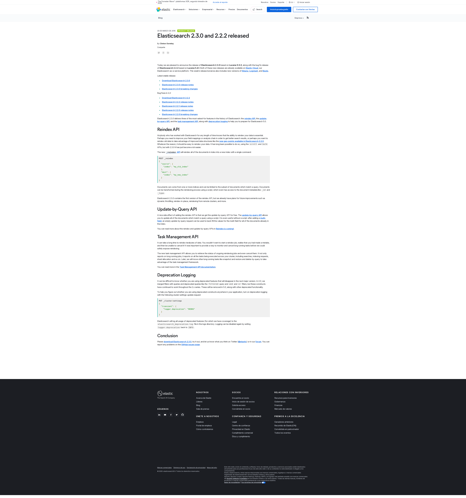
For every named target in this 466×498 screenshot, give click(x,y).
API (173, 152)
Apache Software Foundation (237, 478)
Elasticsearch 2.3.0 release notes (178, 85)
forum (258, 341)
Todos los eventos (282, 433)
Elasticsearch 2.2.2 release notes (178, 102)
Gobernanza (279, 401)
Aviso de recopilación (232, 482)
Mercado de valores (283, 409)
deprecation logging (218, 121)
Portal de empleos (204, 425)
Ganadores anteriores (283, 422)
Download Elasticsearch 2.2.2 (176, 98)
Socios (273, 2)
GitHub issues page (190, 344)
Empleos (200, 422)
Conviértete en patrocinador (286, 429)
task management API (188, 121)
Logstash (253, 71)
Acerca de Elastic (203, 398)
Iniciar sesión (305, 2)
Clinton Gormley (167, 43)
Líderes (199, 401)
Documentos (242, 9)
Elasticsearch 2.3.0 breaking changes (180, 89)
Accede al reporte (220, 2)
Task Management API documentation (198, 267)
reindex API (249, 118)
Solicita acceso (238, 405)
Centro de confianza (241, 425)
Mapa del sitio (212, 467)
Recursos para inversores (285, 398)
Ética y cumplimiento (241, 436)
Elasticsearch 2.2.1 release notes (177, 106)
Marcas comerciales (164, 467)
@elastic (242, 341)
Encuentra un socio (240, 398)
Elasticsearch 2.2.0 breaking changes (180, 114)
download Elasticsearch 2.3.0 (177, 341)
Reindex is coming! (225, 229)
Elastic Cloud (252, 68)
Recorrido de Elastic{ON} (285, 425)
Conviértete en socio (241, 409)
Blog (160, 18)
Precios (232, 9)
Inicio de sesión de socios (243, 401)
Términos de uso (179, 467)
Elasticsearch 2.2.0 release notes (178, 110)
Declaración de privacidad (196, 467)
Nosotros (264, 2)
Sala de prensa (202, 409)
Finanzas (278, 405)
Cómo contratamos (204, 429)
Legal (234, 422)
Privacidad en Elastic (241, 429)
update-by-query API (252, 215)
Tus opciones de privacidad (251, 482)
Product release (186, 31)
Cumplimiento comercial (242, 433)
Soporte (281, 2)
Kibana (245, 71)
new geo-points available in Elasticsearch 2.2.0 (241, 141)
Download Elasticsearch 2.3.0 (176, 80)
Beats (265, 71)
